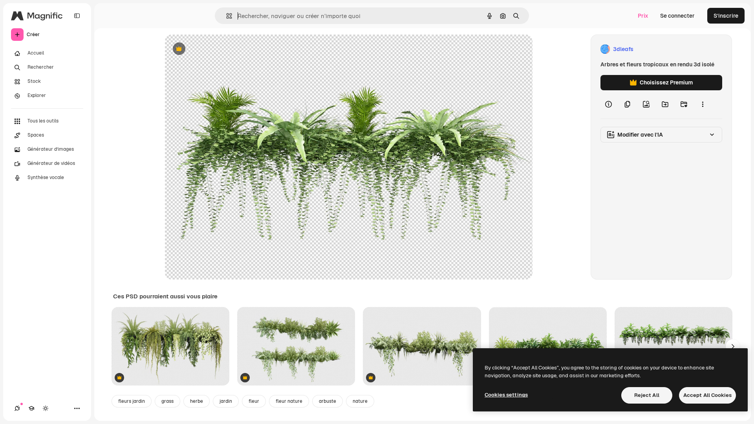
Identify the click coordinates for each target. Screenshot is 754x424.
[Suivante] (733, 346)
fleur (254, 401)
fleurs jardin (131, 401)
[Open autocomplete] (226, 16)
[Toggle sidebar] (77, 15)
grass (167, 401)
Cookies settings (506, 394)
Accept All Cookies (707, 395)
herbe (196, 401)
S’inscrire (726, 15)
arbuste (327, 401)
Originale (216, 49)
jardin (226, 401)
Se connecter (677, 15)
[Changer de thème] (45, 408)
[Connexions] (17, 408)
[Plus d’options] (702, 104)
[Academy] (31, 408)
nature (360, 401)
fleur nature (289, 401)
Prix (643, 15)
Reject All (646, 395)
